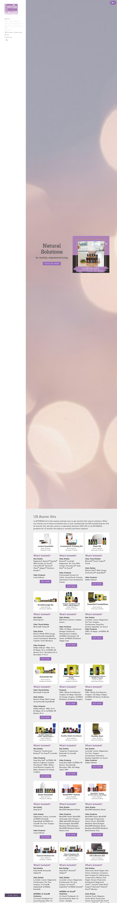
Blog (7, 35)
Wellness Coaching (13, 32)
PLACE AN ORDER (51, 263)
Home (7, 19)
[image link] (11, 9)
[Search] (6, 40)
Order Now (13, 895)
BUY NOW (45, 581)
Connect (8, 37)
